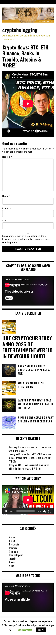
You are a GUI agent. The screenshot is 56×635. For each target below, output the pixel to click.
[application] (28, 291)
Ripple (11, 562)
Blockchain (14, 544)
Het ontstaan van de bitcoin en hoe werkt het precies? (30, 449)
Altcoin (12, 537)
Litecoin (12, 558)
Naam (6, 196)
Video (11, 566)
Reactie (7, 157)
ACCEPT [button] (41, 629)
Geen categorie (16, 555)
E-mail (6, 208)
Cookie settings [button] (25, 629)
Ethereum (13, 551)
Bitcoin (12, 541)
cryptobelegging (20, 29)
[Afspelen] (6, 511)
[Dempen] (44, 511)
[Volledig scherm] (49, 511)
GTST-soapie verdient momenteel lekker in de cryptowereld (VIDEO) (29, 466)
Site (4, 220)
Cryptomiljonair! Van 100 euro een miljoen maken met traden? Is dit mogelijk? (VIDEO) (30, 457)
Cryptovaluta (15, 548)
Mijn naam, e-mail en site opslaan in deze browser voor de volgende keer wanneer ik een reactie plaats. (26, 239)
